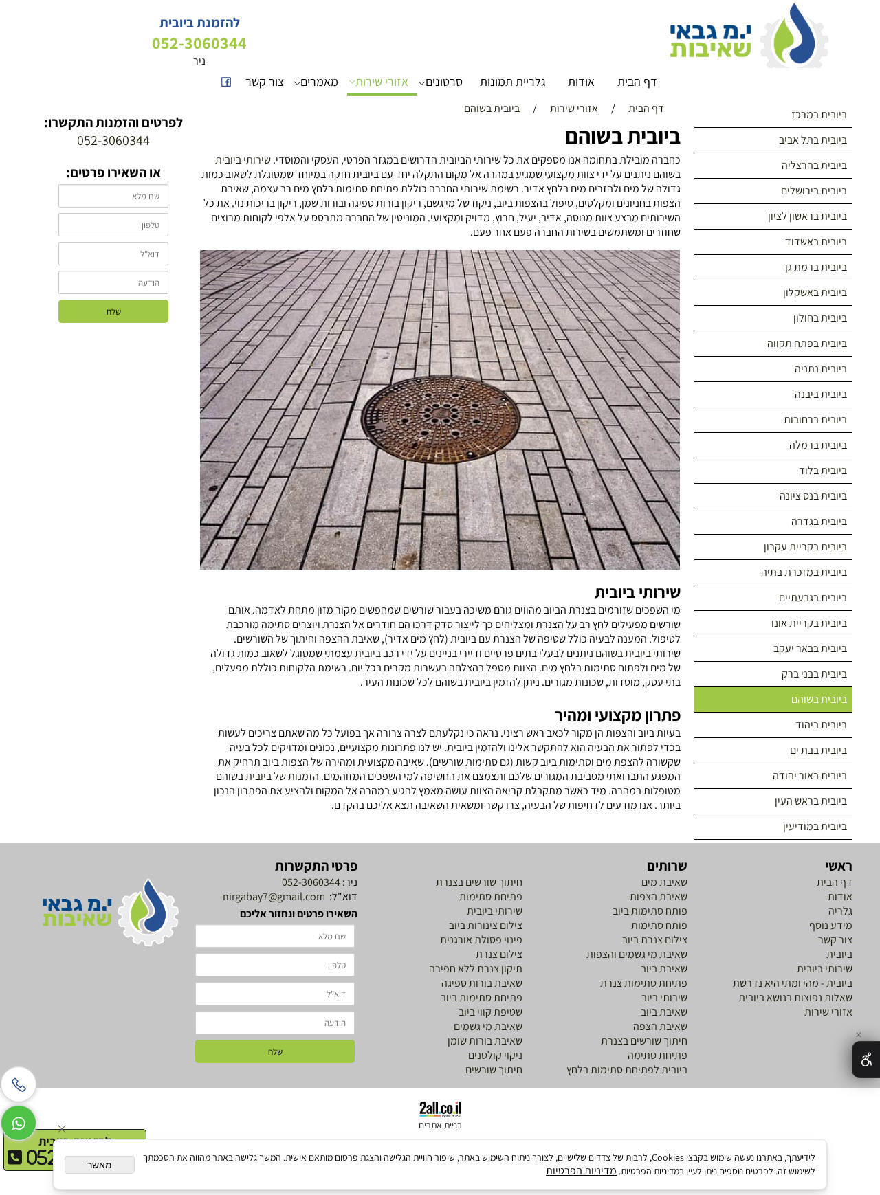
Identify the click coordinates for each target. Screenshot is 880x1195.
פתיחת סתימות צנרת (644, 983)
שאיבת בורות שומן (485, 1041)
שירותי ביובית (243, 160)
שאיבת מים (664, 882)
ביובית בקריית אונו (809, 623)
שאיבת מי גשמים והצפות (637, 954)
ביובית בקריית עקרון (805, 546)
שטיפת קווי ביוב (490, 1012)
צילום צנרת (498, 954)
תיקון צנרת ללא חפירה (475, 968)
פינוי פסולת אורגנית (480, 939)
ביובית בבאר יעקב (810, 648)
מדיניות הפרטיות (581, 1170)
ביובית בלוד (823, 470)
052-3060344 (311, 882)
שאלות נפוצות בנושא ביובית (795, 997)
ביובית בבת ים (818, 750)
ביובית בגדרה (819, 521)
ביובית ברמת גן (816, 267)
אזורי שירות (381, 81)
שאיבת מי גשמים (488, 1026)
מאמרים (319, 81)
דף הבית (637, 81)
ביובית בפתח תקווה (807, 343)
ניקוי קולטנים (495, 1055)
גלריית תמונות (513, 81)
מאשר (99, 1164)
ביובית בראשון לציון (807, 216)
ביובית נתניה (821, 368)
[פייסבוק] (226, 82)
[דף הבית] (110, 913)
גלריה (839, 911)
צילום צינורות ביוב (485, 925)
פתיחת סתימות (490, 896)
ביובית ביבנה (821, 394)
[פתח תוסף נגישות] (866, 1059)
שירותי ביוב (664, 997)
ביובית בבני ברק (814, 674)
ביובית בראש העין (811, 801)
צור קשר (264, 81)
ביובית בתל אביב (813, 140)
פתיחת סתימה (658, 1055)
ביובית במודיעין (815, 826)
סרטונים (444, 81)
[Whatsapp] (18, 1119)
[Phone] (18, 1081)
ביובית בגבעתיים (813, 597)
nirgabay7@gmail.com (273, 896)
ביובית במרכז (819, 114)
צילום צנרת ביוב (655, 939)
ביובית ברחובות (815, 419)
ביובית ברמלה (818, 445)
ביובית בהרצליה (814, 165)
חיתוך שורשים (493, 1069)
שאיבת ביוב (664, 968)
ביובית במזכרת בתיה (804, 572)
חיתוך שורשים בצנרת (644, 1041)
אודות (581, 81)
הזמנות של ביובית (282, 776)
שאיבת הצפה (660, 1026)
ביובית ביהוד (821, 724)
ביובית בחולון (820, 318)
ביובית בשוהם (819, 699)
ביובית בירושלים (814, 190)
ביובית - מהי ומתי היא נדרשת (792, 983)
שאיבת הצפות (659, 896)
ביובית (368, 653)
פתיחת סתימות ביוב (481, 997)
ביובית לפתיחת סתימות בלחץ (627, 1069)
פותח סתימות (659, 925)
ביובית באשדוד (816, 241)
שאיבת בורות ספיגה (481, 983)
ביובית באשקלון (815, 292)
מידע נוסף (830, 925)
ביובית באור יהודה (810, 775)
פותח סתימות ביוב (650, 911)
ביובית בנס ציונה (813, 496)
